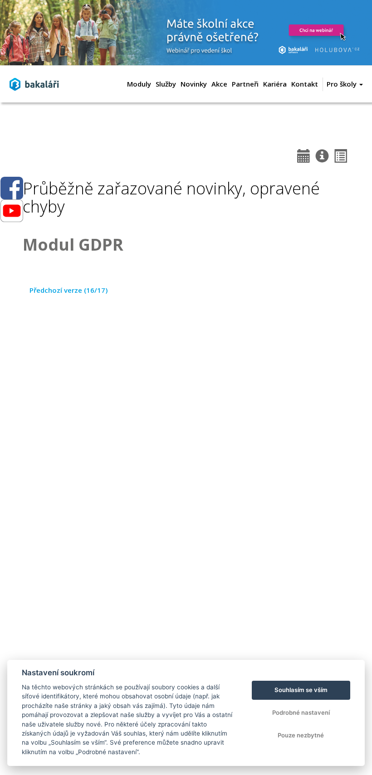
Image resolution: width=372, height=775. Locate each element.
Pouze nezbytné (301, 735)
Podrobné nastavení (301, 712)
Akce (219, 83)
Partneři (245, 83)
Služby (166, 83)
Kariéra (275, 83)
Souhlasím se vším (301, 689)
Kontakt (304, 83)
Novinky (194, 83)
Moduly (139, 83)
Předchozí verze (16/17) (68, 290)
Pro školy (342, 83)
